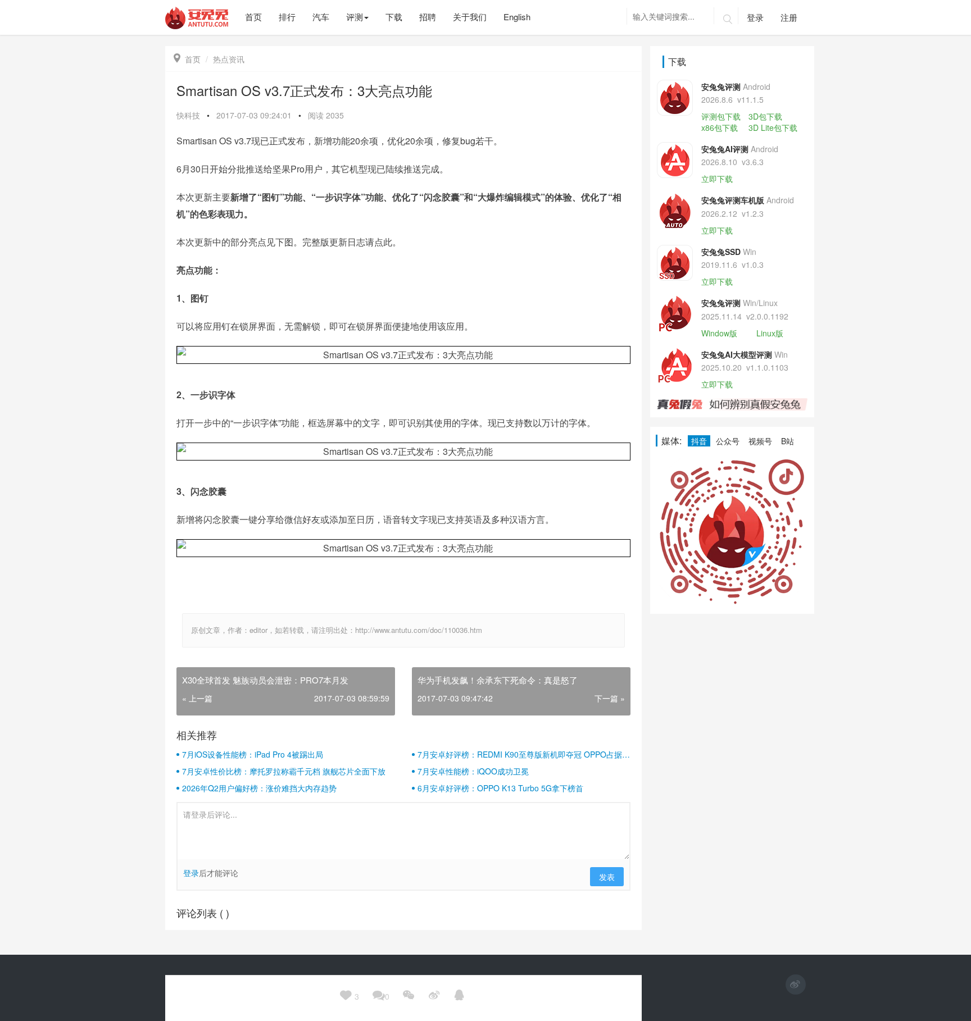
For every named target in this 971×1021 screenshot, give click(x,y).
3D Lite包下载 (772, 127)
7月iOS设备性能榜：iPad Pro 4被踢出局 (252, 754)
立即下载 (717, 178)
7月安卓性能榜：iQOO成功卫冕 (473, 771)
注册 (789, 17)
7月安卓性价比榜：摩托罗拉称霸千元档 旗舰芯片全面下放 (283, 771)
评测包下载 (721, 116)
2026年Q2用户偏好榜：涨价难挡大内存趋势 (259, 788)
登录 (755, 17)
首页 (187, 59)
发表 (607, 876)
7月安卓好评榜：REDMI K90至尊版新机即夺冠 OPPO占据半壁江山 (524, 754)
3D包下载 (765, 116)
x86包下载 (719, 127)
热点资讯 (228, 59)
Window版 (719, 333)
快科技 (188, 115)
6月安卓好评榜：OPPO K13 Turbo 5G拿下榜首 (500, 788)
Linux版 (769, 333)
